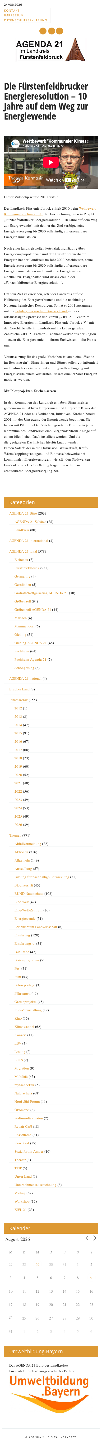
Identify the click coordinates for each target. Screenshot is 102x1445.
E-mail (52, 31)
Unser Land (23, 1176)
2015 (18, 733)
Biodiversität (23, 885)
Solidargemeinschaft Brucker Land (41, 310)
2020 (18, 774)
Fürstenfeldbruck (26, 567)
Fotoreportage (24, 985)
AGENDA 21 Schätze (30, 521)
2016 (18, 741)
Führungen (22, 993)
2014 (18, 724)
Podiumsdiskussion (28, 1118)
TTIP (18, 1168)
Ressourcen (23, 1134)
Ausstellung (23, 868)
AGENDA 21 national (25, 678)
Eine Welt (21, 901)
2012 (18, 708)
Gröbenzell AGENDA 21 (32, 609)
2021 (18, 782)
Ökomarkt (21, 1109)
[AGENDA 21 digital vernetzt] (51, 60)
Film (17, 976)
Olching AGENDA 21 (30, 642)
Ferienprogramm (26, 960)
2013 (18, 716)
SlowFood (21, 1143)
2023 (18, 799)
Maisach (20, 617)
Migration (21, 1068)
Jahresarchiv (18, 699)
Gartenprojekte (25, 1001)
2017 (18, 749)
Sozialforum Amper (28, 1151)
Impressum (14, 15)
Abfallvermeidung (27, 843)
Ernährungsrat (24, 943)
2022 (18, 791)
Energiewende (25, 918)
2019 (18, 766)
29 (37, 1264)
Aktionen (21, 851)
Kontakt (11, 10)
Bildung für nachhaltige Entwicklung (41, 876)
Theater (20, 1159)
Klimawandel (24, 1026)
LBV (17, 1043)
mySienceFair (24, 1084)
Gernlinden (22, 584)
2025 (18, 816)
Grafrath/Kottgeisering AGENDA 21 (41, 592)
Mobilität (21, 1076)
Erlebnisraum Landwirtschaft (35, 926)
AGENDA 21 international (28, 540)
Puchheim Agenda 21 (30, 659)
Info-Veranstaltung (28, 1009)
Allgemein (22, 860)
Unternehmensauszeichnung (35, 1184)
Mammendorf (24, 626)
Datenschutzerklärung (25, 20)
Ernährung (22, 935)
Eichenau (21, 559)
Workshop (22, 1201)
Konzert (20, 1034)
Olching (20, 634)
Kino (18, 1018)
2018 (18, 758)
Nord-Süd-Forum (27, 1101)
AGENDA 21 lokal (23, 551)
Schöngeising (24, 667)
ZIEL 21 (20, 1209)
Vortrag (20, 1192)
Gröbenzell (22, 601)
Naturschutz (23, 1093)
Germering (22, 576)
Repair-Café (23, 1126)
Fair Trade (21, 951)
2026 (18, 824)
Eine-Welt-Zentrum (28, 910)
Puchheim (21, 651)
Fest (17, 968)
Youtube (42, 31)
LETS (18, 1059)
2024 (18, 807)
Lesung (19, 1051)
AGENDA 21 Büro (23, 513)
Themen (15, 835)
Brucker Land (19, 689)
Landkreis (21, 529)
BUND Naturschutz (28, 893)
